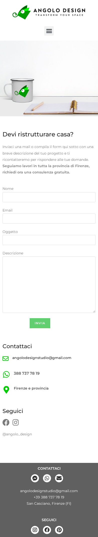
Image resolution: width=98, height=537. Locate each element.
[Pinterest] (59, 530)
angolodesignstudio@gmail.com (41, 357)
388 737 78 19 (26, 373)
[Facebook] (6, 422)
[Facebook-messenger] (35, 478)
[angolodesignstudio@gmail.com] (6, 358)
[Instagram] (15, 422)
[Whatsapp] (47, 478)
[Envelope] (59, 478)
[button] (49, 31)
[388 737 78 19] (6, 374)
